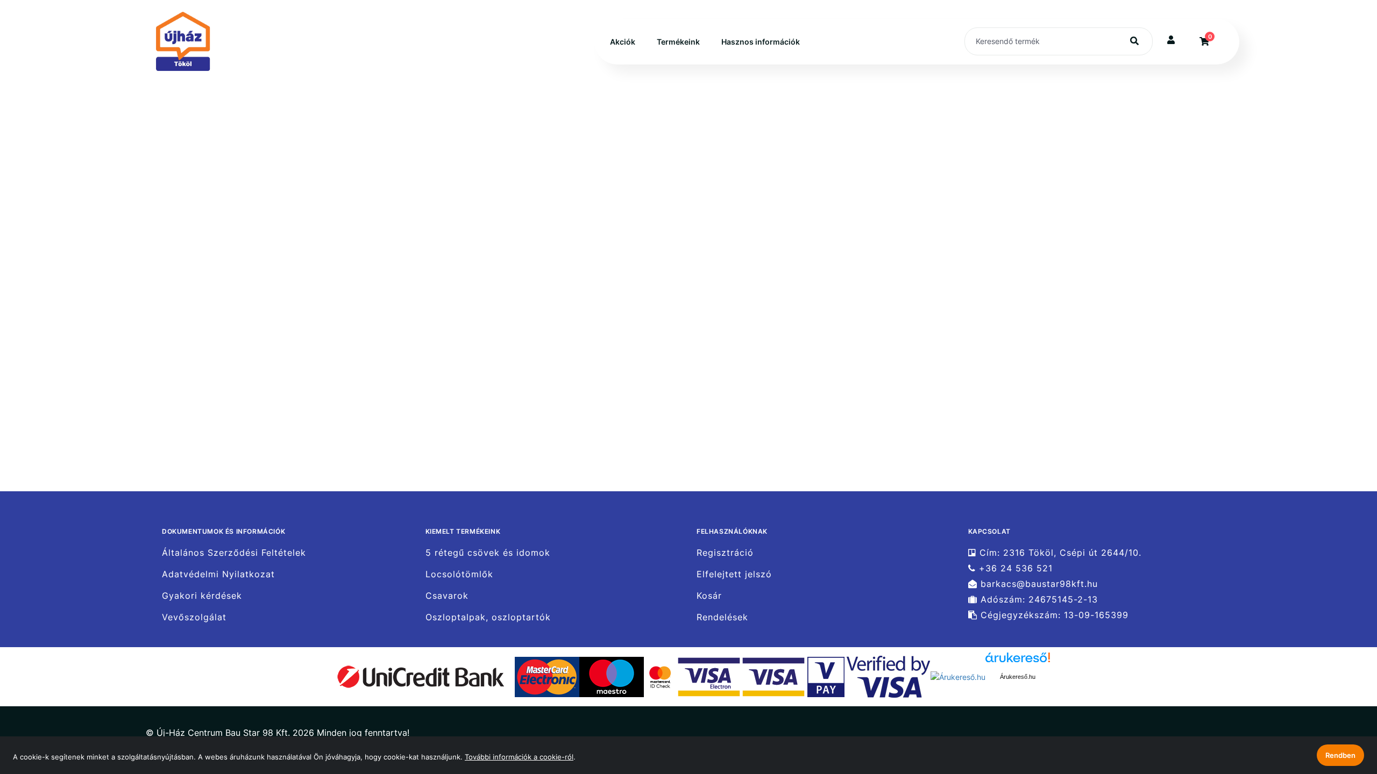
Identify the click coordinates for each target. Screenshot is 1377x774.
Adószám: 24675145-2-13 (1037, 599)
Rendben (1340, 755)
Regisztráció (725, 552)
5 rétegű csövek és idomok (487, 552)
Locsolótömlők (459, 574)
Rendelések (722, 617)
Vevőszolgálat (194, 617)
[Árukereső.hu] (958, 675)
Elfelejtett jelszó (734, 574)
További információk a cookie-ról (519, 756)
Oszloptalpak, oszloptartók (488, 617)
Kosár (709, 596)
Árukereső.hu (1017, 676)
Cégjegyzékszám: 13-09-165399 (1052, 615)
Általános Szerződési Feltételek (234, 552)
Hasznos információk (760, 41)
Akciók (622, 41)
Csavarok (447, 596)
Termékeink (678, 41)
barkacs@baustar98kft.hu (1037, 584)
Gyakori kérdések (202, 596)
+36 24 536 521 (1014, 568)
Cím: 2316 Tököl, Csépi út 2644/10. (1058, 552)
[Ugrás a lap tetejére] (1344, 709)
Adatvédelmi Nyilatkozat (218, 574)
